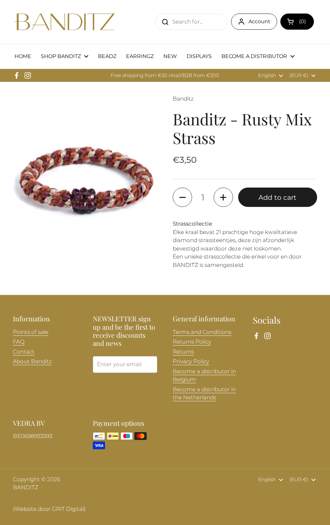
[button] (297, 22)
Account (259, 21)
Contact (23, 351)
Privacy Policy (191, 361)
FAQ (18, 341)
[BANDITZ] (64, 22)
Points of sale (30, 332)
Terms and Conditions (202, 332)
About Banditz (32, 361)
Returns (183, 351)
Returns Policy (192, 341)
